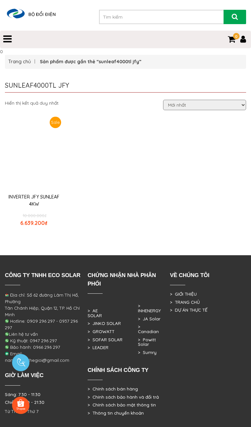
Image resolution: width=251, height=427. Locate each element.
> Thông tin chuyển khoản (116, 413)
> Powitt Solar (147, 342)
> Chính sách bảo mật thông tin (122, 404)
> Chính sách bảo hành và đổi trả (123, 397)
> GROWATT (101, 331)
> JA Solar (149, 318)
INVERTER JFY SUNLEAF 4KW (33, 200)
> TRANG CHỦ (185, 302)
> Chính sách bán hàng (113, 388)
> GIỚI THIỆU (183, 294)
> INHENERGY (149, 308)
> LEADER (98, 347)
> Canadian (148, 329)
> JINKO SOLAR (104, 323)
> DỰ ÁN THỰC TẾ (189, 310)
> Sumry (147, 352)
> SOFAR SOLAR (105, 339)
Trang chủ (19, 61)
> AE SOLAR (95, 313)
